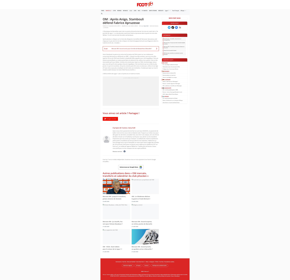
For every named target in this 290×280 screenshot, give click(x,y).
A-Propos (138, 265)
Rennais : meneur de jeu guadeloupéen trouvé (172, 92)
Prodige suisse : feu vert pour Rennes (170, 69)
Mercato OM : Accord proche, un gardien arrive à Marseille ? (142, 248)
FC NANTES (144, 10)
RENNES (119, 10)
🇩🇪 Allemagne (166, 79)
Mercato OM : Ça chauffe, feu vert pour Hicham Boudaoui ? (113, 223)
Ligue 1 (167, 10)
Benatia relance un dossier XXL (169, 73)
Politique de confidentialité (159, 265)
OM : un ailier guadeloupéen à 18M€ (170, 89)
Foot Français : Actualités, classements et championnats (172, 39)
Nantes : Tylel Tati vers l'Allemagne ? (170, 81)
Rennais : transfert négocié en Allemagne (171, 83)
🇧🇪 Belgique (166, 71)
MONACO (125, 10)
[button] (101, 13)
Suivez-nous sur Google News (129, 167)
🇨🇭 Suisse (165, 62)
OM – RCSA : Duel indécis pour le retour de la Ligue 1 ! (112, 248)
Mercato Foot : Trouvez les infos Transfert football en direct (174, 43)
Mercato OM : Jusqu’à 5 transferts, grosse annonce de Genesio (114, 198)
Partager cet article (111, 119)
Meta (147, 261)
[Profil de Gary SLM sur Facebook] (124, 152)
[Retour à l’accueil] (145, 4)
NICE (139, 10)
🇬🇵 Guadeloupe (167, 88)
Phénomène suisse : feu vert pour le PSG (171, 66)
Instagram (151, 261)
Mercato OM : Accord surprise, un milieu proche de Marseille (142, 223)
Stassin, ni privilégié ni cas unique (170, 77)
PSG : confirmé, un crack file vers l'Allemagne (172, 85)
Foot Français (175, 10)
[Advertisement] (131, 91)
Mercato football (131, 261)
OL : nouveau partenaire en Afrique (170, 98)
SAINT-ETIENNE (153, 10)
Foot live (124, 261)
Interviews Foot (140, 261)
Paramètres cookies (169, 261)
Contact (146, 265)
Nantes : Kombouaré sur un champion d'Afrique (173, 100)
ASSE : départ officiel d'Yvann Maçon (170, 94)
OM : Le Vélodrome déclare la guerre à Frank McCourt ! (141, 198)
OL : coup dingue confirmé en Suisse (170, 64)
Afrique (182, 10)
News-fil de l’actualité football (170, 50)
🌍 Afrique (166, 96)
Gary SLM (131, 128)
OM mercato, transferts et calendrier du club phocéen (173, 53)
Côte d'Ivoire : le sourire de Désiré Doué (171, 102)
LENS (135, 10)
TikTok (156, 261)
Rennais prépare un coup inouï (169, 75)
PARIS (102, 10)
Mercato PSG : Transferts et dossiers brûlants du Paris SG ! (174, 47)
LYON (114, 10)
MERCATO (160, 10)
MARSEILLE (108, 10)
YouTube (161, 261)
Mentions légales (127, 265)
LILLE (130, 10)
